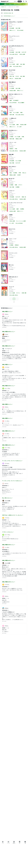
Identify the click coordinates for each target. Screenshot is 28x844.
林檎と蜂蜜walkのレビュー (8, 331)
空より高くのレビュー (7, 498)
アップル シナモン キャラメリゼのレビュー (12, 460)
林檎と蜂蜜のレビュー (7, 311)
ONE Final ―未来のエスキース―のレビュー (12, 515)
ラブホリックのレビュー (8, 532)
